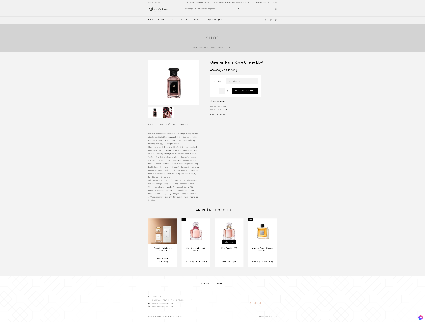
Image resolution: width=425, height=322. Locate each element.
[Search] (239, 8)
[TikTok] (276, 19)
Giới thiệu (205, 283)
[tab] (151, 125)
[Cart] (275, 9)
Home (195, 47)
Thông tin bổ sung (167, 124)
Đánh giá (184, 124)
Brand (161, 20)
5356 (158, 2)
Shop (150, 20)
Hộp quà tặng (215, 20)
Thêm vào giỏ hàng (245, 91)
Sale (173, 20)
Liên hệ (220, 283)
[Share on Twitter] (221, 114)
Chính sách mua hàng (268, 316)
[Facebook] (266, 19)
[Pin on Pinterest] (224, 114)
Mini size (198, 20)
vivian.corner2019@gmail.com (199, 2)
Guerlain (202, 47)
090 (152, 2)
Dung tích (217, 81)
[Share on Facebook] (217, 114)
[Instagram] (271, 19)
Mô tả (151, 124)
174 (155, 2)
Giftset (185, 20)
